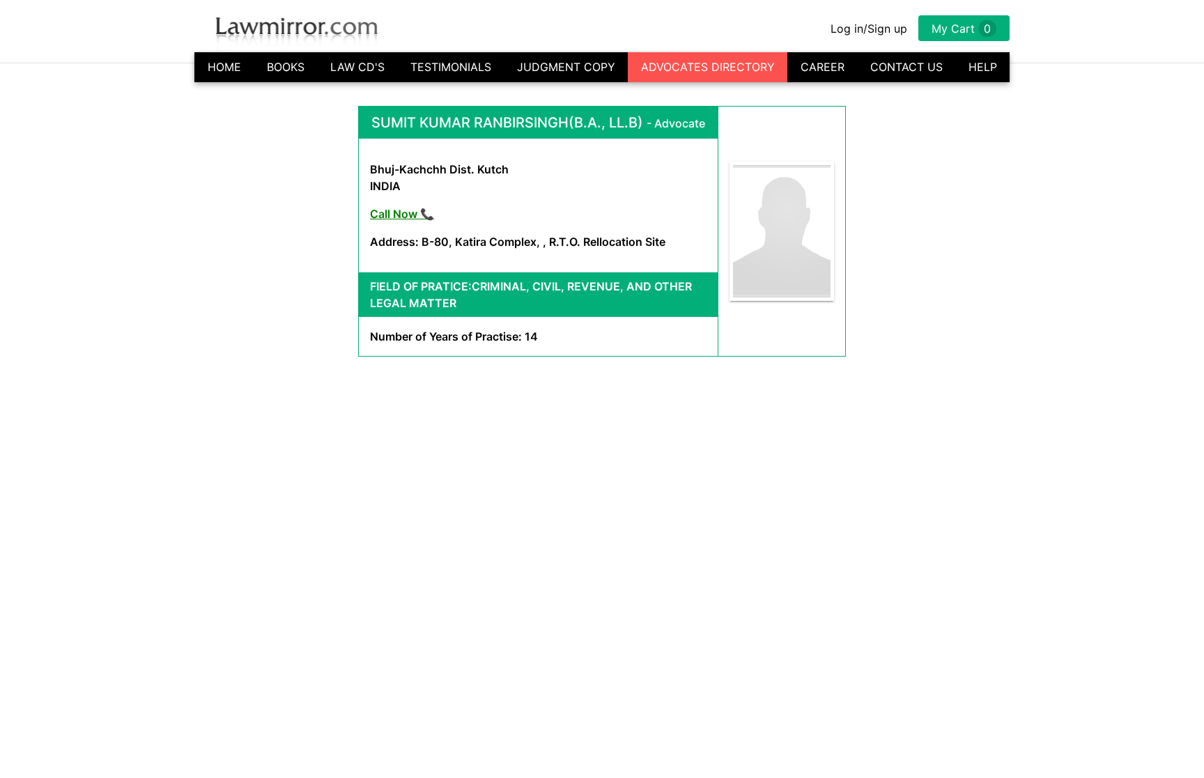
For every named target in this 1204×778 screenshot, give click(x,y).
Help (982, 67)
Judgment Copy (566, 67)
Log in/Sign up (869, 29)
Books (285, 67)
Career (822, 67)
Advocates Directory (708, 67)
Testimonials (450, 67)
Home (224, 67)
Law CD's (357, 67)
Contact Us (906, 67)
